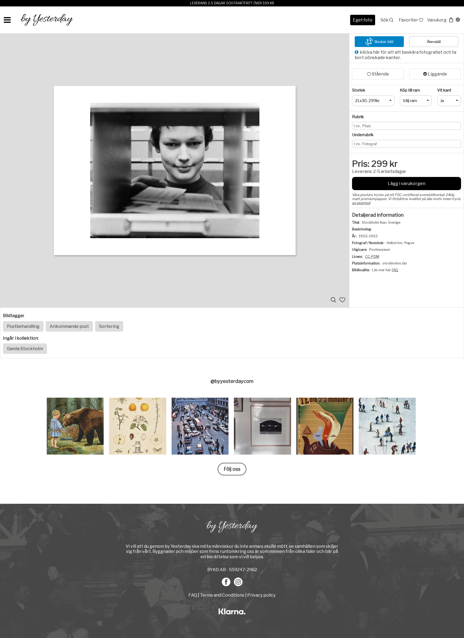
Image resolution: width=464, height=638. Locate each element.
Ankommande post (69, 326)
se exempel (361, 203)
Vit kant (444, 90)
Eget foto (362, 20)
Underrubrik (363, 134)
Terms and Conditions (222, 595)
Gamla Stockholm (25, 348)
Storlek (358, 90)
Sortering (109, 326)
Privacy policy (261, 595)
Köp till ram (410, 90)
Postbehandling (23, 326)
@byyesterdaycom (232, 381)
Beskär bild (384, 41)
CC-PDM (372, 257)
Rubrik (358, 116)
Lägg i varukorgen (406, 183)
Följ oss (232, 469)
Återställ (434, 41)
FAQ (395, 270)
